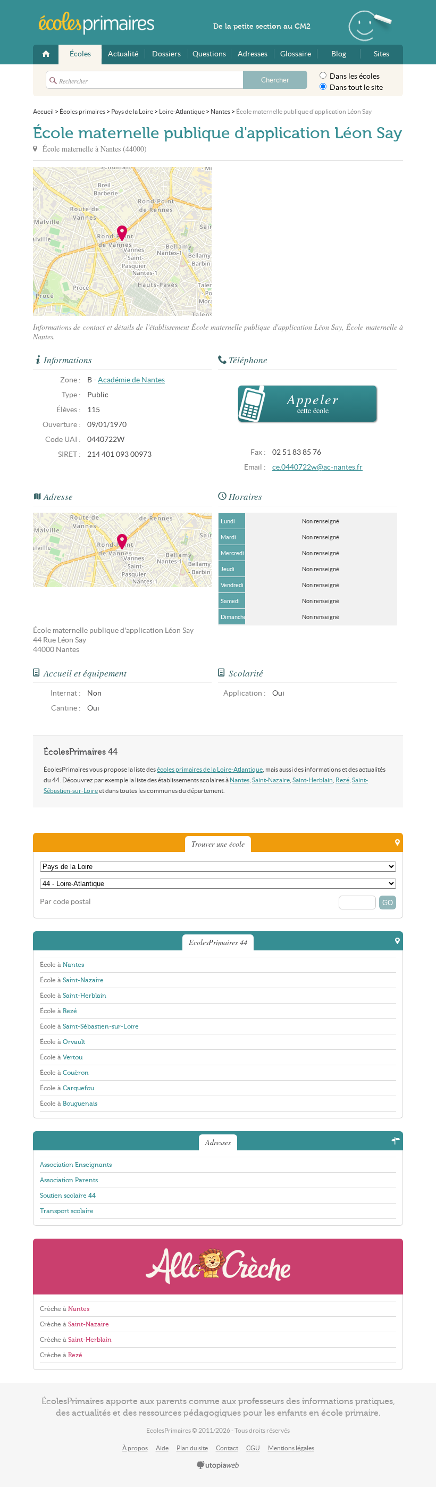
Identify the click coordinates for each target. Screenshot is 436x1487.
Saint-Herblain (312, 779)
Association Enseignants (76, 1164)
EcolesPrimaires (102, 23)
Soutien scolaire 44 (68, 1195)
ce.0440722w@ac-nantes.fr (317, 467)
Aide (162, 1447)
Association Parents (69, 1180)
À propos (135, 1447)
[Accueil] (45, 54)
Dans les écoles (354, 76)
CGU (253, 1447)
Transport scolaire (67, 1211)
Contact (227, 1447)
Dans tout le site (355, 87)
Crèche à (64, 1309)
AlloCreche (218, 1266)
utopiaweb (218, 1465)
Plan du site (192, 1447)
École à (62, 964)
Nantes (239, 779)
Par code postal (65, 902)
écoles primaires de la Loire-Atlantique (210, 769)
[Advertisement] (307, 241)
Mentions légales (291, 1447)
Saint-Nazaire (271, 779)
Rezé (342, 779)
